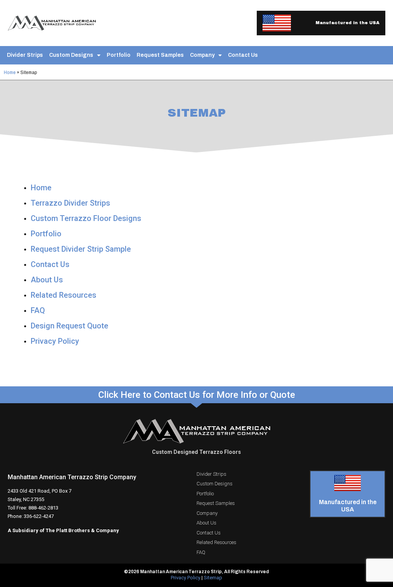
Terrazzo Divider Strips (70, 203)
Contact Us (243, 55)
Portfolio (118, 55)
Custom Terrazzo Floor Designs (86, 218)
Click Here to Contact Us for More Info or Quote (196, 394)
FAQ (38, 310)
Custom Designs (71, 55)
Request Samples (160, 55)
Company (202, 55)
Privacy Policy (55, 341)
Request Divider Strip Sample (81, 249)
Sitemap (213, 577)
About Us (47, 279)
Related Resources (63, 295)
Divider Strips (25, 55)
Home (10, 72)
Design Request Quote (69, 325)
